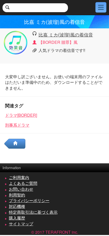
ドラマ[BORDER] (21, 115)
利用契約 (17, 195)
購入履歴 (17, 218)
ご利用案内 (19, 177)
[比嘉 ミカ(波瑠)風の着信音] (15, 42)
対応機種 (17, 206)
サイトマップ (21, 224)
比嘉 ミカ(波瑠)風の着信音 (66, 34)
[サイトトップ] (17, 144)
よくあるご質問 (23, 183)
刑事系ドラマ (17, 125)
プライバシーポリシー (29, 200)
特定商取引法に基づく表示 (33, 212)
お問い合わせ (21, 189)
